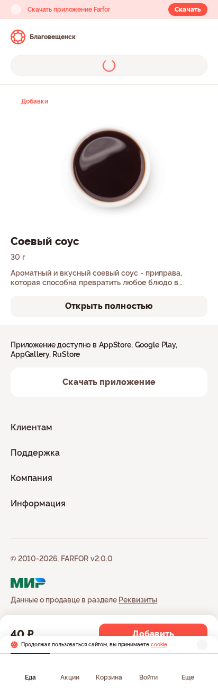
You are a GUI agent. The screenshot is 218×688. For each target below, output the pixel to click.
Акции (69, 677)
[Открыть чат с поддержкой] (197, 36)
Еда (30, 677)
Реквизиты (138, 600)
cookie (159, 644)
